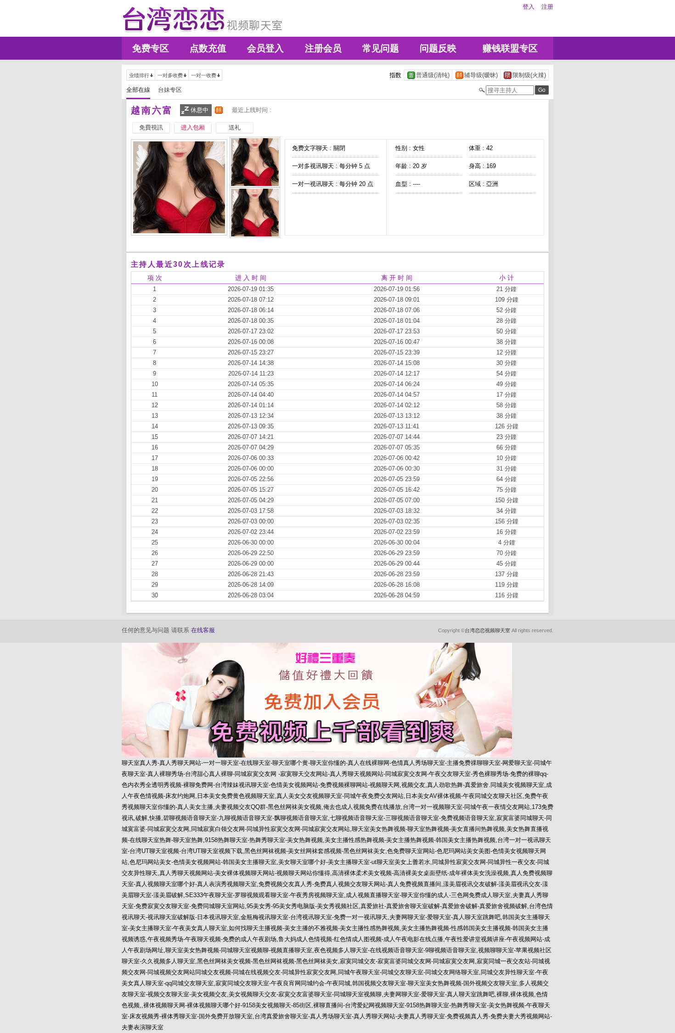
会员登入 (265, 48)
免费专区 (150, 48)
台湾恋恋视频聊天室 (487, 630)
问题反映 (438, 48)
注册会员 (323, 48)
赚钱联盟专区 (510, 48)
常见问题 (380, 48)
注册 (547, 6)
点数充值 (208, 48)
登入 (528, 6)
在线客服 (203, 630)
